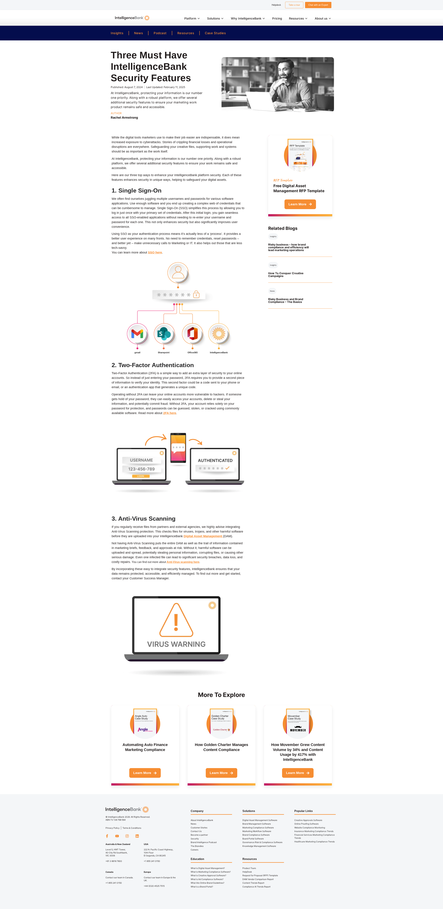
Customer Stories (199, 827)
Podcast (160, 33)
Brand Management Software (256, 823)
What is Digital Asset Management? (208, 868)
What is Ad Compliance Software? (207, 879)
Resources (185, 33)
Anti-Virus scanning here (183, 562)
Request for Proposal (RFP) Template (260, 875)
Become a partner (199, 835)
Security (195, 838)
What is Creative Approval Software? (208, 875)
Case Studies (215, 33)
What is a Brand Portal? (202, 886)
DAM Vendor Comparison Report (258, 879)
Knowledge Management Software (259, 846)
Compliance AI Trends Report (256, 886)
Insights (117, 33)
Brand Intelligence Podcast (204, 842)
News (138, 33)
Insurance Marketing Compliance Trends (313, 831)
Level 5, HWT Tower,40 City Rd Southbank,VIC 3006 (117, 852)
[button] (192, 18)
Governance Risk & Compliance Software (262, 842)
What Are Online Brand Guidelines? (207, 883)
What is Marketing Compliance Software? (211, 871)
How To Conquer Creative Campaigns (286, 274)
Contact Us (196, 831)
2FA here (169, 413)
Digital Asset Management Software (259, 820)
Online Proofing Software (306, 823)
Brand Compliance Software (256, 835)
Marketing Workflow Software (256, 831)
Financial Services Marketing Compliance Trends (314, 836)
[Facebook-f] (107, 836)
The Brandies (197, 846)
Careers (194, 849)
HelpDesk (247, 871)
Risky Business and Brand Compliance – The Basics (285, 300)
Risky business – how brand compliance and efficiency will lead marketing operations (288, 247)
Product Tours (249, 868)
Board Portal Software (253, 838)
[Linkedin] (137, 836)
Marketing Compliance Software (258, 827)
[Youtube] (117, 836)
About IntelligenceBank (202, 820)
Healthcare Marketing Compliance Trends (314, 841)
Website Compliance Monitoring (309, 827)
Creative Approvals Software (308, 820)
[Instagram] (127, 836)
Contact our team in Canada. (119, 877)
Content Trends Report (253, 883)
